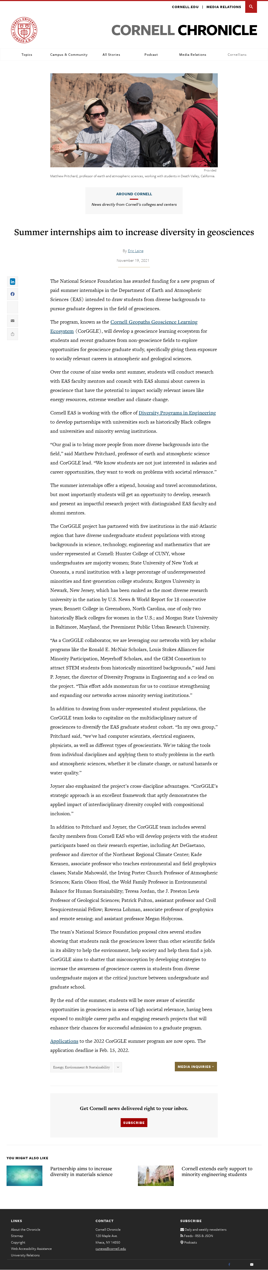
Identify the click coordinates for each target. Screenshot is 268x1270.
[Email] (252, 1265)
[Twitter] (240, 1265)
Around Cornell (134, 194)
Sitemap (17, 1235)
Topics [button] (26, 54)
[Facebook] (229, 1265)
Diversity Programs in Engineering (177, 412)
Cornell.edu (185, 6)
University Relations (25, 1255)
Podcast (151, 54)
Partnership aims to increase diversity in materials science (81, 1171)
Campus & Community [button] (69, 54)
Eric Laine (135, 250)
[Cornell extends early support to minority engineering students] (156, 1176)
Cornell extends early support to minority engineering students (217, 1171)
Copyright (18, 1242)
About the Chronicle (25, 1229)
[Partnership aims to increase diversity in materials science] (24, 1176)
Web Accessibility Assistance (31, 1248)
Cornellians (237, 54)
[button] (251, 7)
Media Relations (223, 6)
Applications (64, 1041)
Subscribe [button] (134, 1122)
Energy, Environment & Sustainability (81, 1067)
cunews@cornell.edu (111, 1248)
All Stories (111, 54)
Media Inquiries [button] (195, 1066)
